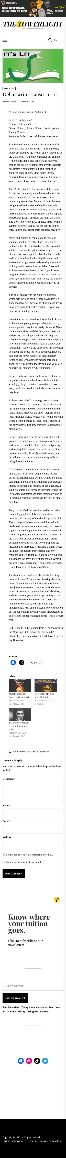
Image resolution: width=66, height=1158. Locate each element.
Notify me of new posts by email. (23, 862)
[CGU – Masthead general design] (33, 2)
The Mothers (44, 752)
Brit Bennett (20, 752)
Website (7, 837)
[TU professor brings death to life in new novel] (20, 714)
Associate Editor (9, 102)
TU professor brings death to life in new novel (18, 726)
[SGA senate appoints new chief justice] (46, 685)
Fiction (28, 752)
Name (7, 805)
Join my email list (15, 998)
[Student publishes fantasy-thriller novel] (20, 685)
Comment (9, 778)
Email (7, 821)
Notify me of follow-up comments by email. (29, 854)
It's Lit (35, 752)
